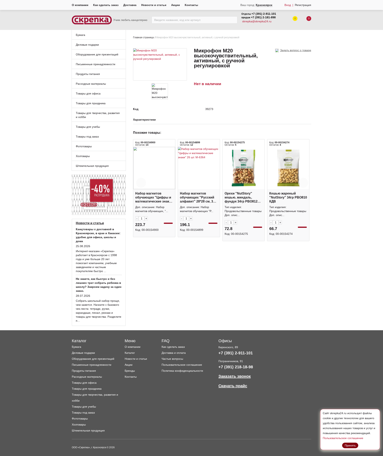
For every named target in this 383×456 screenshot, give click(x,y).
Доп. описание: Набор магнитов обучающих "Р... (196, 209)
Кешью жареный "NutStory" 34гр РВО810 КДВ (288, 197)
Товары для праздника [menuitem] (91, 103)
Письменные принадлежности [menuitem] (95, 64)
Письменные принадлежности (91, 364)
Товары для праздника (87, 388)
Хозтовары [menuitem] (83, 156)
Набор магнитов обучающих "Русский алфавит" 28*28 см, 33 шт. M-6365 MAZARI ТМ (197, 197)
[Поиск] (233, 20)
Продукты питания (84, 370)
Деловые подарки (83, 352)
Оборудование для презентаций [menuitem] (97, 54)
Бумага (76, 346)
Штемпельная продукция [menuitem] (92, 165)
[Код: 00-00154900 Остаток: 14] (154, 168)
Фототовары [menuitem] (84, 146)
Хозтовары (79, 424)
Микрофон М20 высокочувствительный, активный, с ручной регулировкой (197, 37)
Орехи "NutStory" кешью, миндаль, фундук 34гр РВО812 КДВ (241, 197)
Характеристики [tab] (144, 119)
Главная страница (143, 37)
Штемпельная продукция (88, 430)
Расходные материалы (87, 376)
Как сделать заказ (105, 5)
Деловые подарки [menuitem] (87, 44)
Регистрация (303, 5)
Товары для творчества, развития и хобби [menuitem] (98, 115)
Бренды (130, 370)
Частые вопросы (172, 358)
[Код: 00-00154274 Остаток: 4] (288, 168)
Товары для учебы (84, 406)
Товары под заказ (83, 412)
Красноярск (264, 5)
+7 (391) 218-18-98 (235, 367)
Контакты (191, 5)
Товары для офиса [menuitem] (88, 93)
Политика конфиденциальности (182, 370)
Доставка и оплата (174, 352)
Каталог (130, 352)
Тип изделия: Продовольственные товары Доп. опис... (243, 211)
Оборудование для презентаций (93, 358)
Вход (287, 5)
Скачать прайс (232, 386)
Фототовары (80, 418)
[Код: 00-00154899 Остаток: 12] (199, 168)
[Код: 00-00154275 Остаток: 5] (244, 168)
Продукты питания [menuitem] (88, 74)
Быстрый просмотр (154, 187)
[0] (305, 20)
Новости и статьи (153, 5)
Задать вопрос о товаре (295, 50)
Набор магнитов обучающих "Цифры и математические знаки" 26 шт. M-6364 (154, 197)
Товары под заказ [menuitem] (87, 136)
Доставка (129, 5)
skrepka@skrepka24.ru (256, 21)
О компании (80, 5)
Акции (175, 5)
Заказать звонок (234, 376)
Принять (350, 445)
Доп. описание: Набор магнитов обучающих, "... (151, 209)
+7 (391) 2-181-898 (263, 17)
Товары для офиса (84, 382)
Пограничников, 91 (230, 361)
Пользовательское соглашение (182, 364)
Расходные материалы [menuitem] (91, 83)
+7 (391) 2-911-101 (264, 13)
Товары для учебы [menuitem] (88, 126)
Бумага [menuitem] (80, 34)
